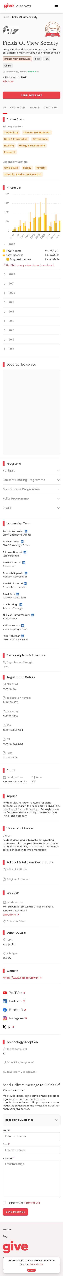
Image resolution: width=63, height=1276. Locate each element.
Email (6, 1144)
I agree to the (24, 1202)
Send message (15, 1212)
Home (6, 17)
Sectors (7, 1229)
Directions (9, 915)
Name (7, 1130)
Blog (5, 1236)
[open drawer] (56, 6)
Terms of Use (32, 1202)
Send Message (31, 95)
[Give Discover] (17, 6)
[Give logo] (31, 1247)
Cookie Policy (36, 1264)
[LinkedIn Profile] (26, 531)
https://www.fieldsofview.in (21, 978)
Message (8, 1158)
